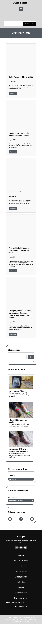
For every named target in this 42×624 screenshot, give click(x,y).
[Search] (31, 357)
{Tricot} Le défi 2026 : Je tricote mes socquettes (19, 450)
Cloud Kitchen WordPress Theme (18, 618)
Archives (11, 476)
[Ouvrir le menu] (21, 9)
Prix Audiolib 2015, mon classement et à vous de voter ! (19, 250)
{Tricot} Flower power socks (18, 421)
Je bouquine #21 (15, 192)
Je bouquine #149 (16, 391)
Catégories (12, 497)
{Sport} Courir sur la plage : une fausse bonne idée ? (20, 134)
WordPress (31, 619)
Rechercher (29, 24)
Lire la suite (13, 93)
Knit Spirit (20, 2)
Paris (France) (22, 606)
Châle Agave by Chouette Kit (21, 77)
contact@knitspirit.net (16, 602)
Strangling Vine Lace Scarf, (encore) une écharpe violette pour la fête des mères (20, 314)
